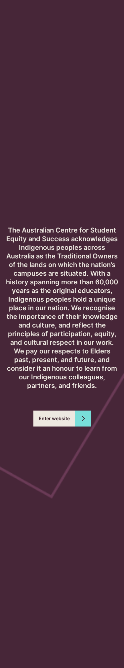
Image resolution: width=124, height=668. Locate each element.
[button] (62, 419)
